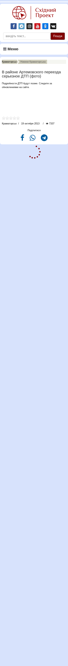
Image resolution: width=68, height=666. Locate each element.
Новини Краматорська (33, 61)
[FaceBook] (22, 139)
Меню (12, 49)
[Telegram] (44, 139)
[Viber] (33, 139)
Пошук (57, 36)
